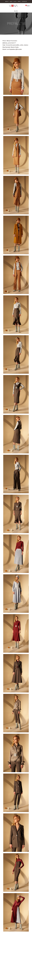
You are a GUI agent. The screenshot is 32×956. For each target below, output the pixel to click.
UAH (28, 6)
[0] (24, 6)
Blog (15, 1)
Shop (11, 1)
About (7, 1)
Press (19, 1)
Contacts (24, 1)
